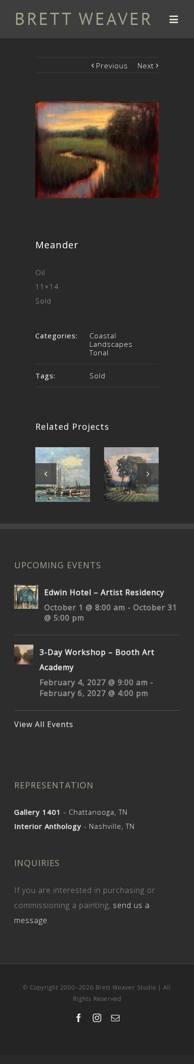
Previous (112, 65)
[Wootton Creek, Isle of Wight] (62, 474)
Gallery (64, 462)
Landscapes (111, 344)
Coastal (102, 335)
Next (145, 65)
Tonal (99, 352)
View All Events (43, 724)
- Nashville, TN (74, 826)
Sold (97, 375)
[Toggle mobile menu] (175, 19)
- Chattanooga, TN (71, 812)
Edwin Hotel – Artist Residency (104, 592)
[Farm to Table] (131, 474)
